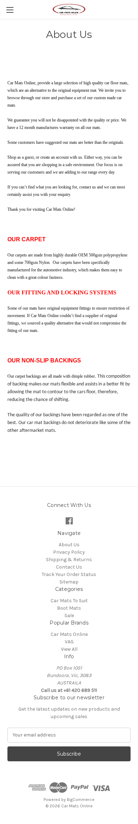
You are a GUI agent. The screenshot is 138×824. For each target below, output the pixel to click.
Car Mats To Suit (69, 601)
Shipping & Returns (69, 560)
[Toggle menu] (9, 9)
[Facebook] (69, 521)
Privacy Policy (69, 552)
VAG (69, 642)
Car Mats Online (69, 634)
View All (69, 649)
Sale (69, 616)
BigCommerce (80, 799)
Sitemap (69, 582)
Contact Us (69, 567)
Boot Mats (69, 608)
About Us (69, 545)
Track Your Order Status (69, 574)
